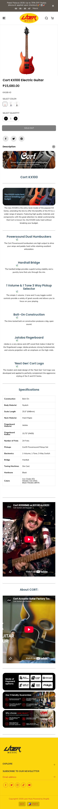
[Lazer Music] (29, 18)
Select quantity (11, 113)
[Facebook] (6, 139)
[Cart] (52, 18)
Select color (9, 99)
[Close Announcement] (53, 6)
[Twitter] (14, 139)
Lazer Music (28, 799)
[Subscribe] (54, 777)
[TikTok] (23, 785)
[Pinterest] (22, 139)
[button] (4, 18)
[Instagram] (18, 785)
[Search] (46, 18)
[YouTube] (29, 785)
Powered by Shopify (41, 799)
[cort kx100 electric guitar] (26, 50)
